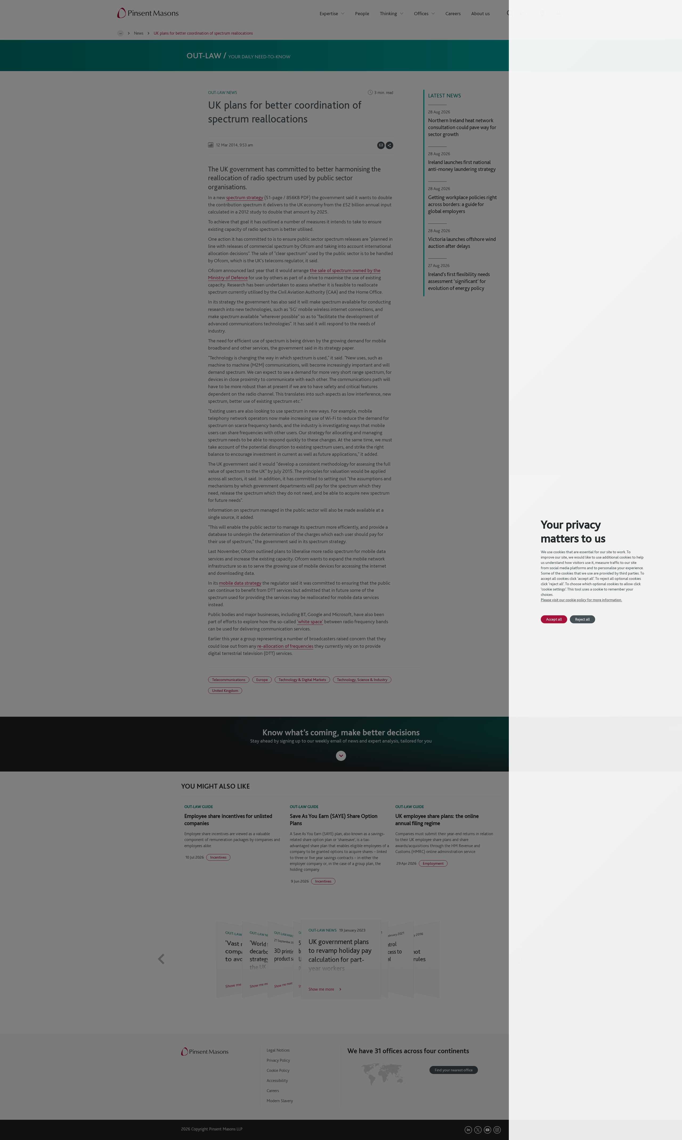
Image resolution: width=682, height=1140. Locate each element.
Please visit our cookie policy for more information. (581, 599)
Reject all (582, 619)
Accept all (554, 619)
